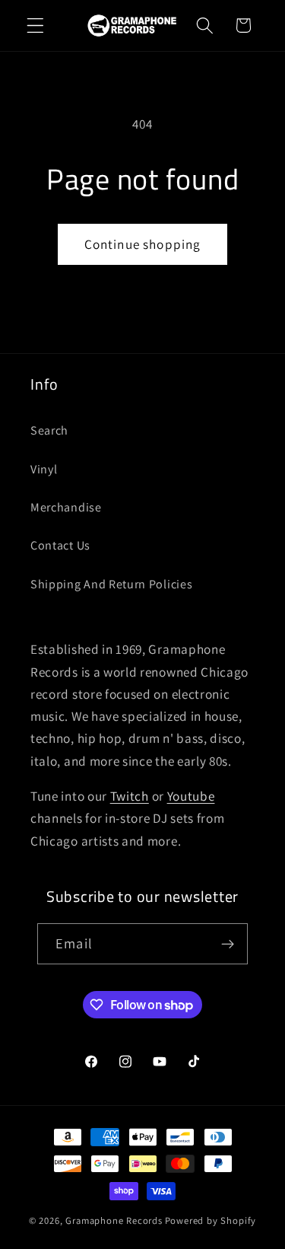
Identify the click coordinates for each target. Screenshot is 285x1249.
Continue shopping (142, 244)
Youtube (191, 796)
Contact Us (60, 545)
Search (49, 430)
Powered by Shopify (211, 1220)
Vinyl (43, 469)
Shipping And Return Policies (111, 584)
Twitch (129, 796)
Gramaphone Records (114, 1220)
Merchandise (66, 507)
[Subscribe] (227, 943)
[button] (35, 25)
